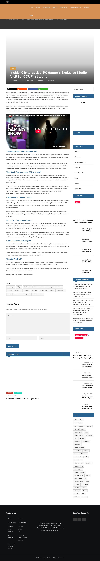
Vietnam (77, 497)
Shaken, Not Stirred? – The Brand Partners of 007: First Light (83, 320)
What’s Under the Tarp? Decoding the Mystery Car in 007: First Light (83, 358)
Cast (86, 432)
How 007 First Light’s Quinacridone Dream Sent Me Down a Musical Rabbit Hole (83, 286)
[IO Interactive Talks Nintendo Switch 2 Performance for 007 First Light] (77, 250)
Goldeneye (77, 444)
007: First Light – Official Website (22, 538)
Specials (55, 7)
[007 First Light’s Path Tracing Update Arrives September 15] (77, 229)
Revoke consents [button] (10, 536)
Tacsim (84, 487)
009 (76, 420)
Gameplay (59, 287)
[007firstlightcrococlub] (90, 107)
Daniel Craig (89, 435)
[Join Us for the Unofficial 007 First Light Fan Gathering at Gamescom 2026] (77, 260)
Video (41, 294)
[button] (12, 89)
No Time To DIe (79, 475)
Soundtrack (85, 484)
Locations (86, 7)
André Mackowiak (28, 80)
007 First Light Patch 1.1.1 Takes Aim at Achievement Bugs (83, 222)
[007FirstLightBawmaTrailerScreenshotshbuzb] (83, 107)
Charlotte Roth (79, 435)
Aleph (81, 420)
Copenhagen (11, 287)
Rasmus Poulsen (26, 294)
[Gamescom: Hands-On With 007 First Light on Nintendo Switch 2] (77, 240)
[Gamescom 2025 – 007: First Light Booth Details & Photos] (77, 364)
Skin (87, 481)
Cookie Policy (12, 522)
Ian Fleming (26, 290)
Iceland (76, 454)
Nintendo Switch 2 (80, 472)
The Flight (77, 490)
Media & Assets (79, 173)
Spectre (77, 487)
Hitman (86, 450)
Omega (88, 475)
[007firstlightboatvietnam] (83, 123)
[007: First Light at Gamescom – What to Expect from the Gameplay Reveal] (77, 385)
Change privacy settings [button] (10, 529)
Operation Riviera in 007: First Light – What (22, 399)
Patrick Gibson (78, 478)
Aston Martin (78, 423)
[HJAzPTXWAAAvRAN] (83, 112)
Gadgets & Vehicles (75, 7)
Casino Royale (78, 432)
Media (31, 15)
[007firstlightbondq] (90, 123)
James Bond (78, 460)
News (31, 7)
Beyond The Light (79, 429)
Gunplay (10, 290)
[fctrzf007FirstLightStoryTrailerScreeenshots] (83, 118)
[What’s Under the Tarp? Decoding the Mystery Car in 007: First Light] (83, 341)
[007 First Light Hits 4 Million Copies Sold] (77, 271)
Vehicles (35, 294)
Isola (86, 457)
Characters (63, 7)
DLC (76, 438)
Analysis (37, 7)
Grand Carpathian (79, 447)
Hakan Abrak (18, 290)
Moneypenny (78, 469)
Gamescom (86, 441)
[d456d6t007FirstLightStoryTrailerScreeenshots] (77, 112)
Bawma (89, 426)
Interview (34, 290)
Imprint (20, 519)
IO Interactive (43, 290)
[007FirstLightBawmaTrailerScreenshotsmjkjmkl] (77, 118)
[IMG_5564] (77, 107)
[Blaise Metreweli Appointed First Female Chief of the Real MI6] (77, 406)
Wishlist (84, 497)
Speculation (46, 7)
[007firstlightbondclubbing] (90, 118)
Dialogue (19, 287)
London (77, 466)
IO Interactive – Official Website (12, 546)
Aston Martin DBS (79, 426)
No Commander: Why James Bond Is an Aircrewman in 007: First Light (82, 294)
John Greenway (79, 463)
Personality (16, 294)
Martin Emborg (61, 290)
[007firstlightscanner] (90, 112)
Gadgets (51, 287)
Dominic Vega (27, 287)
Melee (9, 294)
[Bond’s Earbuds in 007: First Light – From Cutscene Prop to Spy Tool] (77, 396)
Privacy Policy (22, 522)
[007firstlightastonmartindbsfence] (77, 123)
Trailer (84, 490)
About (10, 519)
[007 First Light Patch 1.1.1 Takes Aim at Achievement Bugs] (83, 208)
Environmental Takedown (40, 287)
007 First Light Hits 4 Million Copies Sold (86, 272)
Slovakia (77, 484)
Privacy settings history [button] (20, 529)
